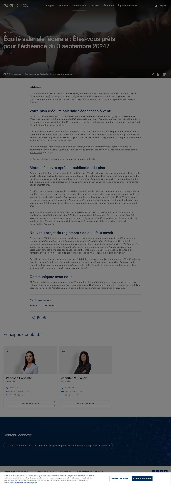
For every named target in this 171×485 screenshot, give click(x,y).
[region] (85, 478)
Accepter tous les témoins (142, 478)
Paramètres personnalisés (120, 478)
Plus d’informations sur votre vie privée (23, 482)
